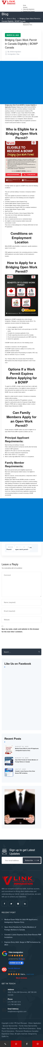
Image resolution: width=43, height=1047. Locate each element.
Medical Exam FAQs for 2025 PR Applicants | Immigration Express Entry (21, 920)
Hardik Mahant (14, 968)
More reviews (21, 978)
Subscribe (29, 860)
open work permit (21, 549)
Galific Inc (5, 1036)
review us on (15, 962)
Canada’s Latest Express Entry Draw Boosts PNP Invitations (22, 935)
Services (25, 7)
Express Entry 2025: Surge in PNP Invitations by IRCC (22, 943)
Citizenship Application (29, 9)
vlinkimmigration (15, 51)
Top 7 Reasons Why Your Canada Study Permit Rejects (19, 359)
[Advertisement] (21, 82)
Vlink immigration (15, 952)
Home (24, 5)
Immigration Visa (13, 54)
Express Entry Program (29, 11)
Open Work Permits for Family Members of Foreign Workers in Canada (20, 928)
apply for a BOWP (20, 185)
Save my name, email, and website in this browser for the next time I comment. (20, 630)
